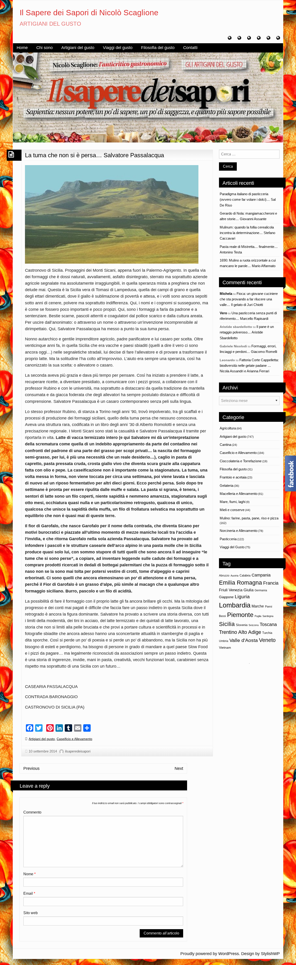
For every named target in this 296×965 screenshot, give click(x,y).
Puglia (258, 616)
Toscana (268, 624)
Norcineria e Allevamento (238, 531)
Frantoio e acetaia (233, 477)
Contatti (190, 47)
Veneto (267, 640)
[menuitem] (22, 47)
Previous (31, 768)
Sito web (30, 913)
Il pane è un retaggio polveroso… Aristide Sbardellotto (247, 332)
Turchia (267, 633)
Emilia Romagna (240, 583)
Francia (270, 583)
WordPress (228, 953)
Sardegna (267, 616)
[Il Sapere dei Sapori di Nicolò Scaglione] (148, 97)
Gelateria (226, 485)
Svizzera (254, 625)
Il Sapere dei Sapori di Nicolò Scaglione (89, 12)
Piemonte (240, 614)
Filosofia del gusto (158, 47)
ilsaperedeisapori (77, 751)
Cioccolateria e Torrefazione (241, 461)
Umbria (223, 641)
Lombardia (234, 605)
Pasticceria (228, 539)
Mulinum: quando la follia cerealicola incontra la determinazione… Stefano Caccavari (247, 232)
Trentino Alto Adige (240, 632)
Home (22, 47)
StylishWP (270, 953)
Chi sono (44, 47)
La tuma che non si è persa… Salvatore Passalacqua (94, 155)
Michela (226, 294)
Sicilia (227, 624)
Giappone (226, 597)
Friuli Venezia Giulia (236, 590)
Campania (261, 575)
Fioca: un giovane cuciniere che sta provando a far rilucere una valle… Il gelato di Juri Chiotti (249, 299)
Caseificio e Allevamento (74, 739)
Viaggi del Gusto (232, 547)
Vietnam (225, 647)
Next (179, 768)
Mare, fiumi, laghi (232, 502)
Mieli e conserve (232, 510)
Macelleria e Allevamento (238, 494)
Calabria (245, 575)
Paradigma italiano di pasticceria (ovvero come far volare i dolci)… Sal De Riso (248, 199)
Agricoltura (228, 428)
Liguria (242, 596)
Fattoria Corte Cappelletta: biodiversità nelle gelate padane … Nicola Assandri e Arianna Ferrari (249, 365)
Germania (261, 590)
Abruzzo (224, 575)
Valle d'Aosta (243, 640)
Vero (223, 313)
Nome (29, 874)
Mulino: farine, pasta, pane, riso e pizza (249, 518)
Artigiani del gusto (77, 47)
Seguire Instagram (252, 672)
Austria (234, 575)
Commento (32, 812)
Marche (258, 606)
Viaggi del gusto (118, 47)
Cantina (225, 445)
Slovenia (241, 625)
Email (29, 893)
